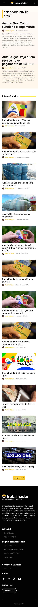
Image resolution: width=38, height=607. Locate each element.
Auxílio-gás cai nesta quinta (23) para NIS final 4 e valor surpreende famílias (19, 248)
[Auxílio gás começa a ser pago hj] (19, 455)
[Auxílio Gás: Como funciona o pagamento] (19, 202)
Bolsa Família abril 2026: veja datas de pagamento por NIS (16, 121)
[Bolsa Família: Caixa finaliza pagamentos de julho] (19, 330)
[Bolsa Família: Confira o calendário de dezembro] (19, 140)
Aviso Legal (8, 557)
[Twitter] (14, 579)
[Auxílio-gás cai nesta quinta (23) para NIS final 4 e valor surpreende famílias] (19, 234)
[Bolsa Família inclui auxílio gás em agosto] (19, 361)
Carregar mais (18, 478)
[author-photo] (3, 31)
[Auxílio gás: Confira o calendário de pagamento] (19, 171)
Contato (7, 568)
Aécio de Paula (9, 68)
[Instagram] (9, 579)
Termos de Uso (10, 546)
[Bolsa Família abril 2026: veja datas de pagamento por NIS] (19, 109)
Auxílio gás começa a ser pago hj (18, 466)
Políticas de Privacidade (13, 549)
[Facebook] (3, 579)
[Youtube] (19, 579)
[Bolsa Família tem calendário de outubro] (19, 268)
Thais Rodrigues (9, 30)
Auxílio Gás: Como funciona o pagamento (18, 25)
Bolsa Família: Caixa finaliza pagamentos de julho (15, 343)
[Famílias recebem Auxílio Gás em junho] (19, 424)
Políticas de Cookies (12, 553)
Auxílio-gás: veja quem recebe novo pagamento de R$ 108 (18, 60)
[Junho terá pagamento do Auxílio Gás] (19, 393)
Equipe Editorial (10, 537)
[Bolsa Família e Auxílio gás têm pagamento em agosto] (19, 299)
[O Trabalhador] (19, 3)
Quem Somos (9, 533)
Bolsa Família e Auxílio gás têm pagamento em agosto (17, 311)
